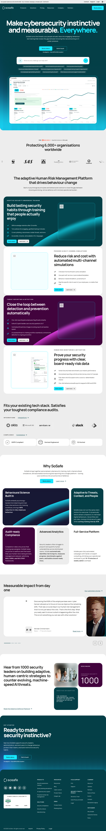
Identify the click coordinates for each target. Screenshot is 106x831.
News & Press (91, 793)
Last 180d (24, 85)
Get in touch (60, 48)
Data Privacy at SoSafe (77, 800)
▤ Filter (93, 85)
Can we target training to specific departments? (75, 69)
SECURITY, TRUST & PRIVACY (76, 792)
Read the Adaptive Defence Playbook (17, 709)
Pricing (42, 8)
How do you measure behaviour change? (28, 69)
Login (98, 1)
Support (92, 1)
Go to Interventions (20, 103)
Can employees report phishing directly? (30, 72)
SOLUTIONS (40, 802)
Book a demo (98, 8)
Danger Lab (57, 796)
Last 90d (19, 85)
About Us (90, 783)
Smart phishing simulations (44, 788)
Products (23, 8)
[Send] (85, 60)
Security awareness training (42, 784)
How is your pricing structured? (50, 72)
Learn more (22, 241)
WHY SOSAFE (91, 808)
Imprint (30, 829)
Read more (76, 631)
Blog (55, 786)
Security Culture (41, 809)
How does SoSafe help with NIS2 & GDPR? (33, 66)
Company (61, 8)
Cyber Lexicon (58, 790)
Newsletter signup (93, 802)
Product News (58, 793)
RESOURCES (57, 779)
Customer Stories (92, 814)
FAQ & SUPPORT (75, 779)
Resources (50, 8)
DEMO (55, 801)
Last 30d (15, 85)
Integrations (22, 418)
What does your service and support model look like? (73, 72)
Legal (72, 803)
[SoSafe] (7, 8)
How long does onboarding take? (75, 66)
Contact (86, 1)
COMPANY (90, 779)
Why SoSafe (91, 811)
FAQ (72, 783)
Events (89, 796)
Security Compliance (42, 805)
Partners (70, 8)
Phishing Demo (58, 808)
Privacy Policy (41, 829)
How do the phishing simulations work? (55, 66)
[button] (95, 643)
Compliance (20, 435)
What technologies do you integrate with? (51, 69)
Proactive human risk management (42, 796)
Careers (90, 786)
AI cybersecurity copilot (43, 791)
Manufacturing (41, 812)
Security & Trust (75, 796)
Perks (89, 818)
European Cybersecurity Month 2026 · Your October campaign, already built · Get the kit (25, 1)
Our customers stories (92, 591)
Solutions (33, 8)
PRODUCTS (40, 779)
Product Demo (58, 805)
